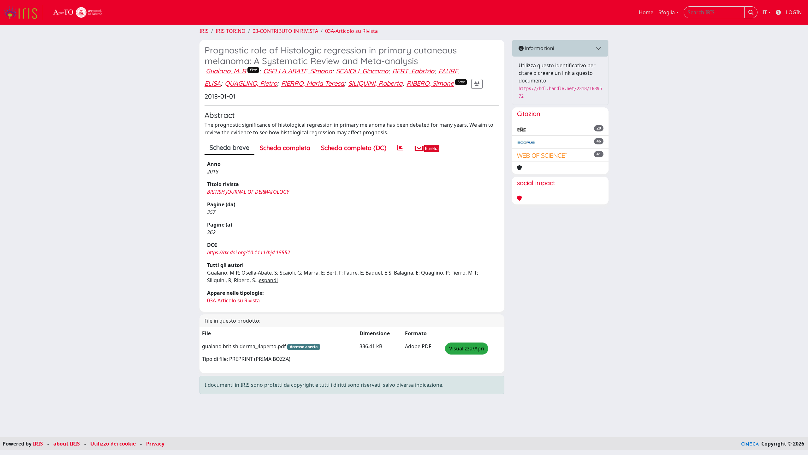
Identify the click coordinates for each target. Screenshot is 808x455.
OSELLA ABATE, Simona (297, 71)
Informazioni (539, 48)
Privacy (155, 443)
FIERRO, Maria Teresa (312, 83)
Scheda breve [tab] (229, 147)
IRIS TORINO (231, 30)
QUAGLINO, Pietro (251, 83)
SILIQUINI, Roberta (375, 83)
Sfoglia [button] (666, 12)
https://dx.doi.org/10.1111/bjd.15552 (248, 252)
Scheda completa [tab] (285, 148)
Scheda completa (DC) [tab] (353, 148)
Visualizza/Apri (466, 348)
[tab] (400, 148)
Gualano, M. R (226, 71)
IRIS (204, 30)
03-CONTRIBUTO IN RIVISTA (285, 30)
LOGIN (794, 12)
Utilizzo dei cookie (113, 443)
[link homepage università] (77, 12)
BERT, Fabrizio (413, 71)
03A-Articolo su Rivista (351, 30)
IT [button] (765, 12)
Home (646, 12)
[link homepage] (23, 12)
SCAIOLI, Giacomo (362, 71)
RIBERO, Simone (430, 83)
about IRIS (66, 443)
